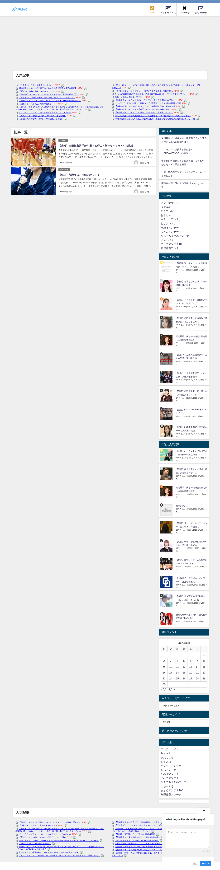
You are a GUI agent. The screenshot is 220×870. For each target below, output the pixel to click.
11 (177, 666)
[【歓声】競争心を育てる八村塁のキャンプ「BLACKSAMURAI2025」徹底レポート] (166, 564)
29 (204, 678)
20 (190, 672)
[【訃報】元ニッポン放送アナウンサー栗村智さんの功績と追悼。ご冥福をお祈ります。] (166, 527)
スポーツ (63, 140)
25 (177, 678)
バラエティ (64, 169)
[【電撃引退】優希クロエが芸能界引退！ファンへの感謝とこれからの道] (166, 268)
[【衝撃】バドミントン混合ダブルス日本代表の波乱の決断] (166, 455)
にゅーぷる (167, 240)
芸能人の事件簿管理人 (149, 163)
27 (190, 678)
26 (184, 678)
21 (197, 672)
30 (164, 684)
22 (204, 672)
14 (197, 666)
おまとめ (166, 215)
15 (204, 666)
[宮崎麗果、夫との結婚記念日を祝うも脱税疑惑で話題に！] (166, 341)
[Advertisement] (110, 40)
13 (190, 666)
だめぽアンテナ (170, 227)
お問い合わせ (182, 506)
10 (170, 666)
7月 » (172, 689)
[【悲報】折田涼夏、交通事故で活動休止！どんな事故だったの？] (166, 322)
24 (170, 678)
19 (184, 672)
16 (164, 672)
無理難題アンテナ (171, 248)
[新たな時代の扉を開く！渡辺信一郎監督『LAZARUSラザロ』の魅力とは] (166, 619)
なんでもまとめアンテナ (175, 235)
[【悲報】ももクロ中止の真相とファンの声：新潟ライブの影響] (166, 304)
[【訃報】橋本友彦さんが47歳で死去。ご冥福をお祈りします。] (166, 474)
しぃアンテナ (168, 223)
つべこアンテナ (170, 231)
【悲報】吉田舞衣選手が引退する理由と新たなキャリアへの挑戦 (95, 145)
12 (184, 666)
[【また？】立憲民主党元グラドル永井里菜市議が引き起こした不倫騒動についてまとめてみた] (166, 359)
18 (177, 672)
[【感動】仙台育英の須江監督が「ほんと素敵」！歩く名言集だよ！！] (166, 600)
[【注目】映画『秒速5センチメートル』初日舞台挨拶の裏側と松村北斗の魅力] (166, 546)
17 (170, 672)
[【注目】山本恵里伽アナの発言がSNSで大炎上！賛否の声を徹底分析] (166, 431)
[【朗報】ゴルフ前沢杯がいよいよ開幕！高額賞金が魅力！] (166, 377)
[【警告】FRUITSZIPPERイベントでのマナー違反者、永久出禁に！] (166, 414)
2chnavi (165, 207)
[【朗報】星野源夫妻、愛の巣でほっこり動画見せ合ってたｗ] (166, 395)
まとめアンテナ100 (172, 244)
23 (164, 678)
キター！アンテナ (171, 219)
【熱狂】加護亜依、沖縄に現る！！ (79, 174)
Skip (195, 863)
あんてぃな (167, 211)
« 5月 (164, 689)
